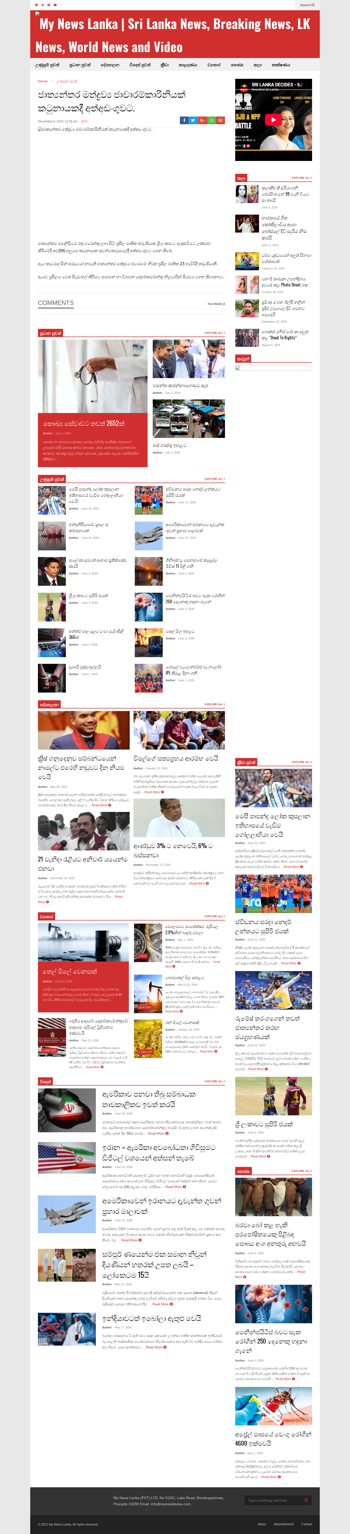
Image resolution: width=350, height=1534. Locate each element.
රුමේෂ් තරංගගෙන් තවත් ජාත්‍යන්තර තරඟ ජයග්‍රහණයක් (267, 1027)
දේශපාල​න (110, 64)
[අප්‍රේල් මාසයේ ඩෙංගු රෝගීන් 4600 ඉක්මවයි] (273, 1406)
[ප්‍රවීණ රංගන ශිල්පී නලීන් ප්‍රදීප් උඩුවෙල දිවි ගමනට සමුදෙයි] (247, 308)
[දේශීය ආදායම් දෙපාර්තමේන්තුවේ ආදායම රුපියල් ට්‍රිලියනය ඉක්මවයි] (52, 1037)
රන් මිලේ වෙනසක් (182, 1022)
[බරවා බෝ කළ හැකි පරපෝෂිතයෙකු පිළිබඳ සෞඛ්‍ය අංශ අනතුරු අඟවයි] (273, 1197)
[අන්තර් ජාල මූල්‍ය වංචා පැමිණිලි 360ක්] (52, 642)
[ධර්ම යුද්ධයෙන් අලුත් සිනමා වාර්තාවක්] (247, 261)
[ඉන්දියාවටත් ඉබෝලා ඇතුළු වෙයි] (67, 1329)
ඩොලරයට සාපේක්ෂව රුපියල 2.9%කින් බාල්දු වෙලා (191, 929)
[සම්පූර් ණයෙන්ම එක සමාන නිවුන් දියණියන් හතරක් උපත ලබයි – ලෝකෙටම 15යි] (67, 1265)
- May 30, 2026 (57, 786)
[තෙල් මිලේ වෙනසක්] (83, 942)
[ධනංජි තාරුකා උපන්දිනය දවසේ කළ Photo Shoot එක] (247, 285)
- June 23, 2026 (89, 508)
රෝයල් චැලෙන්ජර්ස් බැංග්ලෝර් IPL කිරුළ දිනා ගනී (193, 670)
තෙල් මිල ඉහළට (180, 631)
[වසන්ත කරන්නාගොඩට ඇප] (189, 359)
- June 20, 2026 (255, 1045)
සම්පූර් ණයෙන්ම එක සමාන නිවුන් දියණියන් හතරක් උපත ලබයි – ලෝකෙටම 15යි (154, 1264)
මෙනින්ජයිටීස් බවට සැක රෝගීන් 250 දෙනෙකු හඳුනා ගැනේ (195, 598)
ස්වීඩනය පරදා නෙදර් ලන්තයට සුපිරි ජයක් (263, 926)
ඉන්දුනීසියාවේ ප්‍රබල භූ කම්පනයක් (88, 527)
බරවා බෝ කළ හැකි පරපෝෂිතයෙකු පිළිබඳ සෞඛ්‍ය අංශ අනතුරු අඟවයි (270, 1234)
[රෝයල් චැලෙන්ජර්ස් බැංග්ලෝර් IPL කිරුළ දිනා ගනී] (149, 678)
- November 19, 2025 (61, 878)
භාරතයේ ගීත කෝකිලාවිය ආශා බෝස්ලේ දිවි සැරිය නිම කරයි (284, 227)
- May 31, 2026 (122, 1284)
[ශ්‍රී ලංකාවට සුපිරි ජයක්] (52, 607)
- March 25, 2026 (186, 984)
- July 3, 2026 (62, 433)
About (262, 1524)
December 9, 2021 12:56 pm (58, 121)
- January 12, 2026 (156, 768)
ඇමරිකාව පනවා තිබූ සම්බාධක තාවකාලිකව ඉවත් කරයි (149, 1098)
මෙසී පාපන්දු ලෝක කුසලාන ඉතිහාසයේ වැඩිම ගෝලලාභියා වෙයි (96, 495)
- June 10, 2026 (186, 537)
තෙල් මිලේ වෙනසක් (70, 970)
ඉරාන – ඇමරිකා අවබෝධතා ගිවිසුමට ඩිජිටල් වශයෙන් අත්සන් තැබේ (158, 1152)
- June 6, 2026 (255, 1253)
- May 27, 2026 (122, 1327)
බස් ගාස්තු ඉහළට (170, 445)
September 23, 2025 (274, 321)
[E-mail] (220, 120)
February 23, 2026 (273, 268)
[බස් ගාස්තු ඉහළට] (189, 418)
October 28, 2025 (272, 292)
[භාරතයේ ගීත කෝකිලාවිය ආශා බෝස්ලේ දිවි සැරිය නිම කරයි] (247, 224)
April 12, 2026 (270, 245)
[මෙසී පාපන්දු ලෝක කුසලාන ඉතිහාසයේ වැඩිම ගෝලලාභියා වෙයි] (52, 500)
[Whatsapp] (211, 120)
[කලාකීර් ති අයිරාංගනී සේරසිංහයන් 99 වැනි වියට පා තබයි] (247, 194)
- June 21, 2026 (186, 502)
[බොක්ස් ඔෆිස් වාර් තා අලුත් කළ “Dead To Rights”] (247, 338)
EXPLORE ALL (214, 332)
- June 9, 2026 (89, 573)
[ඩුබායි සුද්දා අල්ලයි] (52, 678)
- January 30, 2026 (188, 1029)
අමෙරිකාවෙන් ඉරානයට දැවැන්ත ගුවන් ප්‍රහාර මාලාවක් (195, 527)
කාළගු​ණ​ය (188, 64)
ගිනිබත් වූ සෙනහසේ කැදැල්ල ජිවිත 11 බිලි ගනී (192, 563)
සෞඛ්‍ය (237, 64)
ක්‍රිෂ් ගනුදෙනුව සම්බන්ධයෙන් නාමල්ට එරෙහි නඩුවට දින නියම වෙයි (81, 767)
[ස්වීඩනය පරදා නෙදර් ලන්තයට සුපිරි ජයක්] (149, 500)
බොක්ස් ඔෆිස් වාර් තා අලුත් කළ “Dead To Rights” (285, 334)
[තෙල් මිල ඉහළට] (149, 642)
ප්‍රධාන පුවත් (79, 64)
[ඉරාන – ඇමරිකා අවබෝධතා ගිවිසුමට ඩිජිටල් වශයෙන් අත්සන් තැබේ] (67, 1158)
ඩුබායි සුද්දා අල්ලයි (85, 667)
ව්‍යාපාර (214, 64)
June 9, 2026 (270, 207)
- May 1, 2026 (184, 939)
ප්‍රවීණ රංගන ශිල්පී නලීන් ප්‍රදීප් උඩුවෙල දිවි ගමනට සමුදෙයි (283, 308)
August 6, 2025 (271, 345)
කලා (258, 64)
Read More (69, 459)
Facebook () (216, 304)
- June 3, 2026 (89, 644)
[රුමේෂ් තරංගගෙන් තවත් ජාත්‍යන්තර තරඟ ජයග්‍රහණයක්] (273, 990)
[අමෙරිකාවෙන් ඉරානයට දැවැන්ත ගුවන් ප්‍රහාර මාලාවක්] (149, 536)
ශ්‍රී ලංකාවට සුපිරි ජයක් (88, 595)
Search (306, 5)
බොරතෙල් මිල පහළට (184, 977)
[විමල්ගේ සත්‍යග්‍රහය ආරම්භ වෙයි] (179, 730)
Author (48, 433)
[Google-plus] (202, 120)
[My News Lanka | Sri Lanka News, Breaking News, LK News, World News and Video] (177, 35)
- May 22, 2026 (89, 1040)
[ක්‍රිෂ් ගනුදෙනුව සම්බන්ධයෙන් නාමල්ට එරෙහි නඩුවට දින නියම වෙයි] (84, 730)
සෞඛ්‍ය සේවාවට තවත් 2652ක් (84, 423)
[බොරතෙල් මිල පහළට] (148, 994)
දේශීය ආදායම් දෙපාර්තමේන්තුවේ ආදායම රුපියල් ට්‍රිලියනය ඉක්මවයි (98, 1027)
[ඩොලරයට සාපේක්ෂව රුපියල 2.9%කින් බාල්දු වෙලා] (148, 943)
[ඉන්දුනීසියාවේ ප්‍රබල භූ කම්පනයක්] (52, 536)
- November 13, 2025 (157, 864)
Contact (306, 1524)
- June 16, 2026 (89, 537)
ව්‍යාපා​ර (46, 916)
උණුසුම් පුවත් (47, 64)
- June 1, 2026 (89, 674)
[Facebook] (184, 120)
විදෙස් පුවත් (140, 64)
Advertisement (284, 1524)
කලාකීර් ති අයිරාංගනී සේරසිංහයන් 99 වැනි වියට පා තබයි (285, 194)
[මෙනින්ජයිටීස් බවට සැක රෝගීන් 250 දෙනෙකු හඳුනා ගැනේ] (149, 607)
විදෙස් (45, 1081)
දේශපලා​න (49, 704)
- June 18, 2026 (122, 1166)
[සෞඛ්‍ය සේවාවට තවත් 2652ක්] (93, 376)
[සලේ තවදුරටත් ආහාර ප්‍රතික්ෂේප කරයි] (52, 571)
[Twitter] (193, 120)
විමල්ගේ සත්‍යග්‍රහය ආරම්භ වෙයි (175, 757)
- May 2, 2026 (254, 1453)
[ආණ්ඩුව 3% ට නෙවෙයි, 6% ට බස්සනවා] (179, 818)
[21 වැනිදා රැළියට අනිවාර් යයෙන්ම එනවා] (84, 831)
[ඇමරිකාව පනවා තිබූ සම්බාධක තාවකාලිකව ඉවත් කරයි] (67, 1110)
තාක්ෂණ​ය (281, 64)
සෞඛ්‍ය (243, 1171)
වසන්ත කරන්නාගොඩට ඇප (180, 385)
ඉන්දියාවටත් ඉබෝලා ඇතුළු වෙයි (151, 1317)
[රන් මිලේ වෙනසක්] (148, 1039)
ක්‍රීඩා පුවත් (246, 762)
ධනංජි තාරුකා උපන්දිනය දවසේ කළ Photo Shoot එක (285, 281)
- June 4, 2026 (89, 602)
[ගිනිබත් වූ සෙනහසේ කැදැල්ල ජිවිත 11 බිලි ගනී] (149, 571)
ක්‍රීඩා (165, 64)
